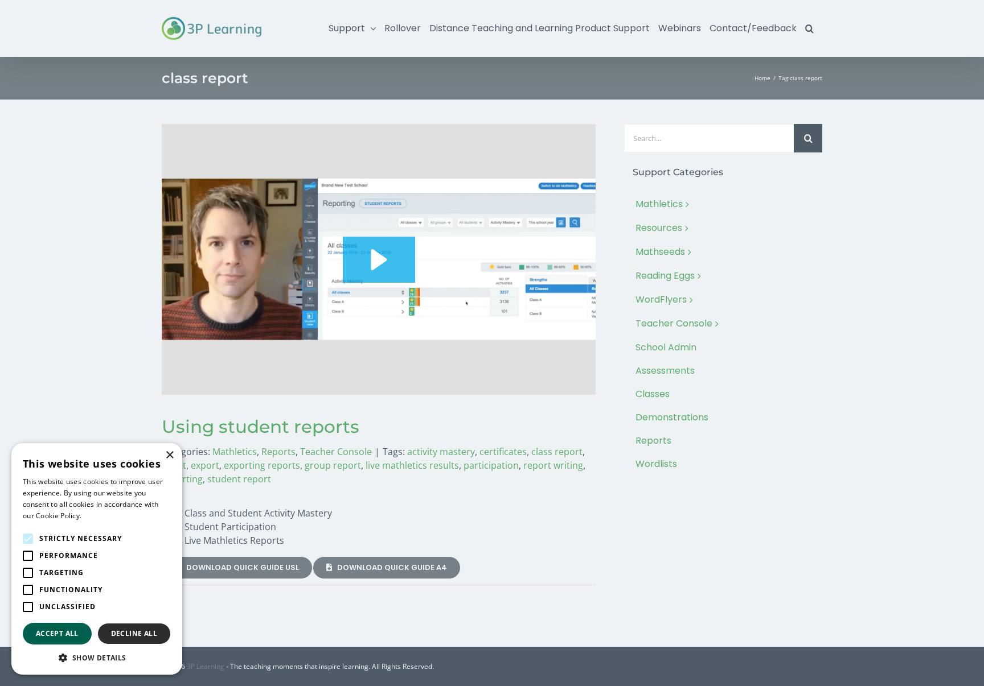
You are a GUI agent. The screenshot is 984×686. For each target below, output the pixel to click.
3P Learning (205, 666)
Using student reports (260, 426)
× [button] (169, 455)
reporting (182, 479)
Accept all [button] (57, 633)
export (205, 465)
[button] (809, 28)
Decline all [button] (134, 633)
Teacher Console (336, 451)
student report (239, 479)
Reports (278, 451)
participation (491, 465)
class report (557, 451)
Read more (102, 515)
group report (333, 465)
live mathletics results (412, 465)
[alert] (96, 559)
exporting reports (262, 465)
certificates (503, 451)
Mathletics (234, 451)
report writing (553, 465)
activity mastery (441, 451)
